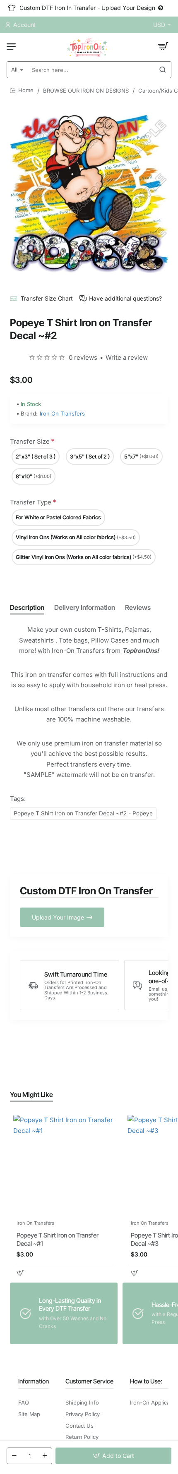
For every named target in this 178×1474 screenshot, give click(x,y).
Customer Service (89, 1381)
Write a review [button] (127, 357)
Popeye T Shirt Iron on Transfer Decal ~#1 (58, 1239)
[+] (45, 1456)
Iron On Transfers (62, 413)
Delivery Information (84, 607)
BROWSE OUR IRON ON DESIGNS (86, 90)
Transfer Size (30, 441)
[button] (113, 1456)
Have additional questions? (125, 298)
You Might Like (31, 1094)
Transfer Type (30, 502)
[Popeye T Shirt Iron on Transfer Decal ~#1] (63, 1165)
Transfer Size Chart (47, 298)
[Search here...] (162, 70)
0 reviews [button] (83, 357)
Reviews (138, 607)
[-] (14, 1456)
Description (27, 607)
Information (33, 1381)
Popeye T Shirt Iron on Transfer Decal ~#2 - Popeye (83, 813)
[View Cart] (163, 46)
